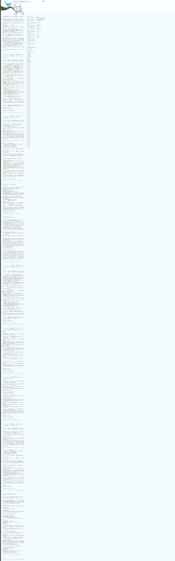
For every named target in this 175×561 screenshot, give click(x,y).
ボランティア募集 (29, 50)
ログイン (38, 35)
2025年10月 (28, 70)
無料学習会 (6, 261)
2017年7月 (28, 117)
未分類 (28, 58)
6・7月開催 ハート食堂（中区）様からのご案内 (31, 43)
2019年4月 (28, 94)
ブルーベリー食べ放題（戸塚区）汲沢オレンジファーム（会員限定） (31, 23)
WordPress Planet (39, 31)
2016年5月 (28, 132)
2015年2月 (28, 139)
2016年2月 (28, 136)
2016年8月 (28, 129)
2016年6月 (28, 131)
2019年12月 (28, 85)
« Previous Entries (4, 557)
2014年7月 (28, 147)
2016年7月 (28, 130)
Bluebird (9, 559)
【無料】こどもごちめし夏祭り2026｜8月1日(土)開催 (31, 26)
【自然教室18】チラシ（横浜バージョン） (14, 34)
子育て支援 (11, 261)
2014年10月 (28, 143)
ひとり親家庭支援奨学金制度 (31, 47)
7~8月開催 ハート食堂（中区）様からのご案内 (31, 34)
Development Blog (39, 25)
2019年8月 (28, 90)
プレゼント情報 (7, 112)
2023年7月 (28, 79)
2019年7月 (28, 91)
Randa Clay (13, 559)
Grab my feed (39, 22)
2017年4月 (28, 120)
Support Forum (39, 29)
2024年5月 (28, 74)
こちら (22, 254)
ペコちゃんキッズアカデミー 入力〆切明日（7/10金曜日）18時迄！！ (31, 36)
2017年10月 (28, 114)
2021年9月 (28, 82)
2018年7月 (28, 104)
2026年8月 (28, 66)
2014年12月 (28, 141)
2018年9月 (28, 102)
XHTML (38, 37)
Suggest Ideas (38, 28)
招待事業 (6, 49)
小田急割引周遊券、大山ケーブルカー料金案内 (10, 196)
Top (25, 559)
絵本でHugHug (29, 60)
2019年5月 (28, 93)
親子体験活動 (9, 49)
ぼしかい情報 (7, 373)
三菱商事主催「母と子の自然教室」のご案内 (13, 16)
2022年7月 (28, 81)
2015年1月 (28, 140)
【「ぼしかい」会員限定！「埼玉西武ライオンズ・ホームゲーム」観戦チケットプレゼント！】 (13, 267)
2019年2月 (28, 96)
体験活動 (14, 49)
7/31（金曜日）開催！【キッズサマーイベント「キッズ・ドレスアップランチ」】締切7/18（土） (31, 28)
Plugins (38, 27)
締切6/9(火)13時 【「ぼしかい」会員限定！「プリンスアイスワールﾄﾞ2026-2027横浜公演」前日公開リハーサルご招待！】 (31, 40)
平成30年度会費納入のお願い (9, 494)
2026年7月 (28, 67)
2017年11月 (28, 113)
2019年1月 (28, 97)
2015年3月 (28, 138)
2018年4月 (28, 107)
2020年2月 (28, 83)
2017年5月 (28, 119)
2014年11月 (28, 142)
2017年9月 (28, 115)
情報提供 (16, 49)
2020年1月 (28, 84)
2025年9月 (28, 71)
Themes (38, 30)
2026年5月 (28, 69)
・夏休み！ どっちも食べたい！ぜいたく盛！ (30, 18)
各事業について (29, 52)
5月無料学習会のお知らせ (8, 217)
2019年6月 (28, 92)
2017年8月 (28, 116)
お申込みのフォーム (17, 46)
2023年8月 (28, 78)
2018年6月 (28, 105)
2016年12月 (28, 125)
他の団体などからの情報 (30, 51)
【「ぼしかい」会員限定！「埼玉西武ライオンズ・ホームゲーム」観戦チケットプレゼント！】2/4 (13, 56)
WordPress (38, 36)
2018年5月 (28, 106)
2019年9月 (28, 89)
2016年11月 (28, 126)
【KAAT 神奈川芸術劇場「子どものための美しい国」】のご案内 (31, 20)
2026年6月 (28, 68)
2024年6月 (28, 73)
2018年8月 (28, 103)
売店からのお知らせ (30, 56)
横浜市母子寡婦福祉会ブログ (22, 1)
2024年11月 (28, 72)
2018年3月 (28, 108)
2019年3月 (28, 95)
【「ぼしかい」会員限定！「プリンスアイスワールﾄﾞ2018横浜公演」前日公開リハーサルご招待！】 (13, 330)
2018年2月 (28, 109)
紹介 (44, 1)
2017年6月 (28, 118)
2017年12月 (28, 112)
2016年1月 (28, 137)
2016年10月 (28, 127)
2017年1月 (28, 124)
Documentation (39, 26)
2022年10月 (28, 80)
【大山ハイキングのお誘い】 (9, 184)
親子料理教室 (29, 62)
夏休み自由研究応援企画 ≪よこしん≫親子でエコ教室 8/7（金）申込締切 (31, 32)
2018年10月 (28, 101)
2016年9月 (28, 128)
